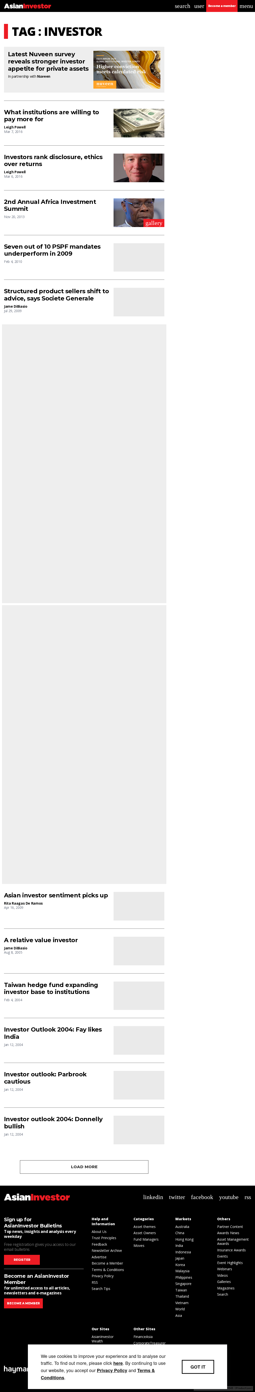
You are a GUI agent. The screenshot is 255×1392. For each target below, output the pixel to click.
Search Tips (101, 1288)
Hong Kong (184, 1239)
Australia (182, 1226)
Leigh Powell (15, 127)
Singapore (183, 1283)
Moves (138, 1245)
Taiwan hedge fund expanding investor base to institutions (51, 989)
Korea (180, 1264)
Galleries (224, 1281)
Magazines (226, 1288)
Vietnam (182, 1302)
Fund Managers (146, 1239)
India (179, 1245)
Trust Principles (104, 1237)
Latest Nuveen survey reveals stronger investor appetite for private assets (48, 61)
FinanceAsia (143, 1336)
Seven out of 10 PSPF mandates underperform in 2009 (52, 250)
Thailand (182, 1296)
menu (246, 6)
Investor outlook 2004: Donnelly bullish (53, 1123)
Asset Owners (144, 1232)
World (180, 1309)
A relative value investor (41, 940)
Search (222, 1294)
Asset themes (144, 1226)
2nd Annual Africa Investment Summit (50, 205)
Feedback (99, 1244)
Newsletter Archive (107, 1250)
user (199, 6)
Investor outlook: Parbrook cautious (45, 1078)
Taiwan (181, 1290)
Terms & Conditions (108, 1269)
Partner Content (230, 1226)
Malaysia (182, 1271)
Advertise (99, 1257)
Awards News (228, 1232)
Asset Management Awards (233, 1241)
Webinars (224, 1269)
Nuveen (43, 76)
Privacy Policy (103, 1276)
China (179, 1232)
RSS (95, 1282)
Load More (84, 1166)
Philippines (183, 1277)
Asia (178, 1315)
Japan (179, 1258)
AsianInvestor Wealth (103, 1338)
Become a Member (107, 1263)
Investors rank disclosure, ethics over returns (53, 161)
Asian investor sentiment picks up (56, 895)
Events (222, 1256)
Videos (222, 1275)
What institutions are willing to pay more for (51, 116)
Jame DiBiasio (15, 306)
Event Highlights (230, 1262)
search (182, 6)
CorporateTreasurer (149, 1343)
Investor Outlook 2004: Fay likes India (53, 1033)
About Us (99, 1231)
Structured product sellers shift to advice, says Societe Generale (56, 295)
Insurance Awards (231, 1250)
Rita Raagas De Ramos (23, 903)
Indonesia (183, 1252)
